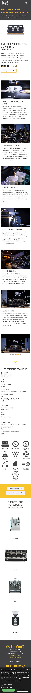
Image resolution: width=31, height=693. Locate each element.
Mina (16, 601)
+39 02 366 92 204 (15, 655)
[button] (26, 3)
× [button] (29, 669)
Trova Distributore (14, 488)
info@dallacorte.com (15, 657)
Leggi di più (27, 675)
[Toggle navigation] (29, 2)
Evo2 (15, 570)
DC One (15, 633)
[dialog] (15, 680)
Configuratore (7, 70)
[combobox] (27, 669)
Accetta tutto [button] (8, 690)
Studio (15, 538)
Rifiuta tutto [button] (22, 690)
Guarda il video (8, 75)
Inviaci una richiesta (14, 493)
